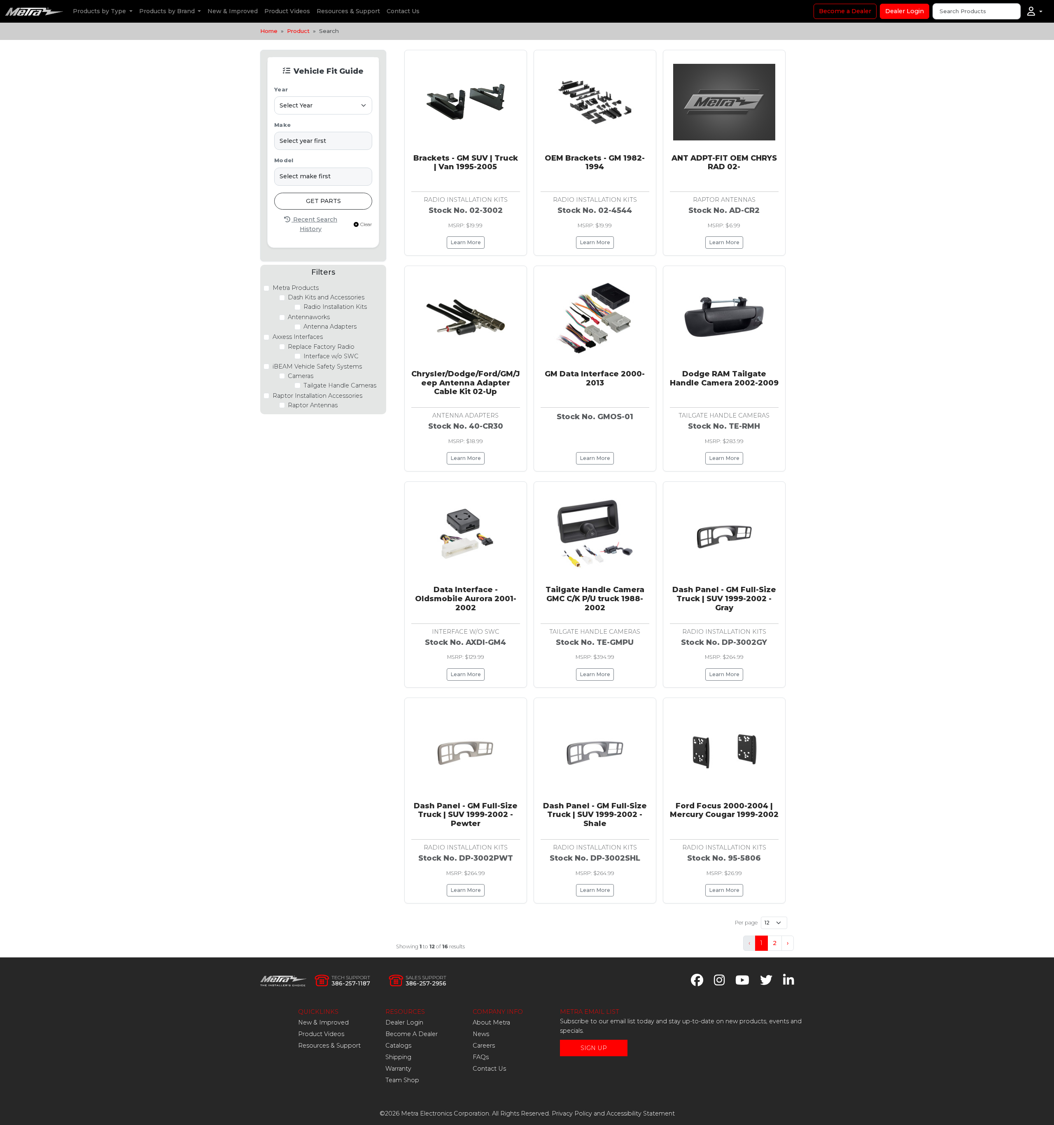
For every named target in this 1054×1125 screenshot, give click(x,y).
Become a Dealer (845, 11)
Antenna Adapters (330, 326)
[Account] (1034, 11)
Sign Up (594, 1048)
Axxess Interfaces (298, 337)
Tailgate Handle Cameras (339, 385)
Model (283, 160)
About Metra (491, 1022)
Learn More (465, 242)
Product (298, 31)
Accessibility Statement (640, 1113)
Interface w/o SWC (331, 356)
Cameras (300, 376)
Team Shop (402, 1080)
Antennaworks (309, 317)
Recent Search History (314, 224)
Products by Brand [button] (167, 11)
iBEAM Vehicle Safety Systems (317, 366)
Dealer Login (904, 11)
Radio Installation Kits (335, 306)
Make (282, 125)
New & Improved (233, 11)
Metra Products (296, 288)
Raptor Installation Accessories (317, 395)
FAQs (481, 1057)
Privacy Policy (572, 1113)
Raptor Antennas (313, 405)
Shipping (398, 1057)
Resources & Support (348, 11)
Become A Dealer (411, 1034)
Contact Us (403, 11)
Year (281, 89)
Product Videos (287, 11)
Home (268, 31)
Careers (484, 1045)
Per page (746, 923)
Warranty (398, 1068)
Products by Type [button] (100, 11)
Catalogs (398, 1045)
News (481, 1034)
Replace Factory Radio (321, 346)
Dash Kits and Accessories (326, 297)
